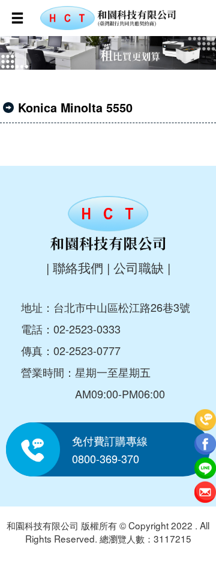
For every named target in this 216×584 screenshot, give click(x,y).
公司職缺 (138, 267)
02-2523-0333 (87, 328)
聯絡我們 (78, 267)
